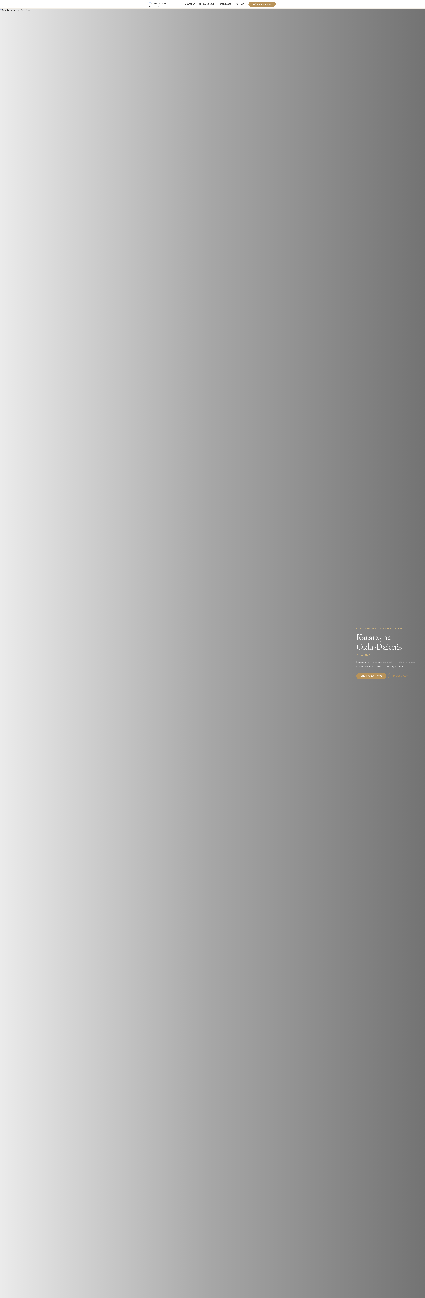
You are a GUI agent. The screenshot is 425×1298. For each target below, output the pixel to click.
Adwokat (190, 4)
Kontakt (239, 4)
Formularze (225, 4)
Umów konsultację (262, 4)
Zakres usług (400, 676)
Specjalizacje (207, 4)
